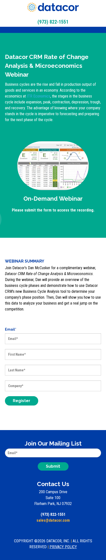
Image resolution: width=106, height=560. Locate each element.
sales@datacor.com (53, 520)
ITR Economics (38, 96)
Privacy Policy (63, 547)
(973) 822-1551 (53, 514)
